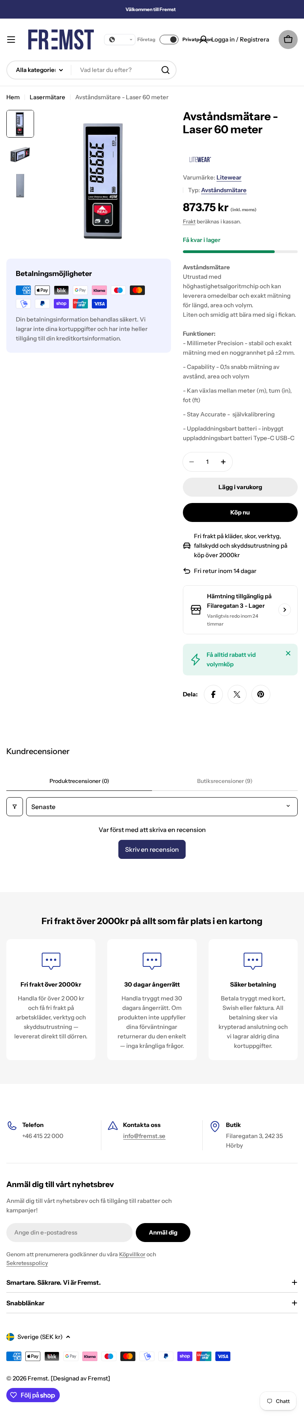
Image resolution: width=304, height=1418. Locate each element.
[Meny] (11, 39)
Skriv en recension (152, 849)
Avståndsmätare (224, 190)
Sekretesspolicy (27, 1263)
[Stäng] (288, 653)
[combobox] (91, 70)
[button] (119, 39)
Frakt (189, 221)
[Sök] (165, 70)
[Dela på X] (237, 694)
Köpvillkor (132, 1254)
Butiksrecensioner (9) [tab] (225, 781)
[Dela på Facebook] (213, 694)
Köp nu (240, 512)
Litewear (229, 177)
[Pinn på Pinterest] (260, 694)
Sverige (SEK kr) (40, 1336)
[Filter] (14, 806)
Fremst (38, 1378)
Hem (13, 97)
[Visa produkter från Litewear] (199, 159)
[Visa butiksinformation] (284, 609)
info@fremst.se (144, 1136)
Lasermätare (47, 97)
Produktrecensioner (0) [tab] (79, 781)
